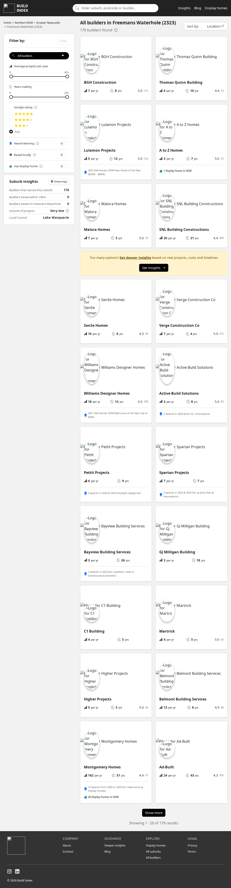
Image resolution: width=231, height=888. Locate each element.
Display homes (216, 8)
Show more (153, 813)
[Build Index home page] (32, 846)
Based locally (22, 155)
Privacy (192, 845)
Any (17, 132)
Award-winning (24, 143)
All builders (153, 858)
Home (7, 23)
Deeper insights (114, 845)
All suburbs (153, 851)
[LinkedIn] (17, 871)
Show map (60, 181)
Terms (192, 851)
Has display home (26, 166)
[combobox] (119, 8)
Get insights (151, 268)
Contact (68, 851)
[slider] (39, 76)
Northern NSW (24, 23)
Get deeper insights (135, 257)
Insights (184, 8)
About (67, 845)
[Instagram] (9, 871)
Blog (197, 8)
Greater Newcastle (48, 23)
